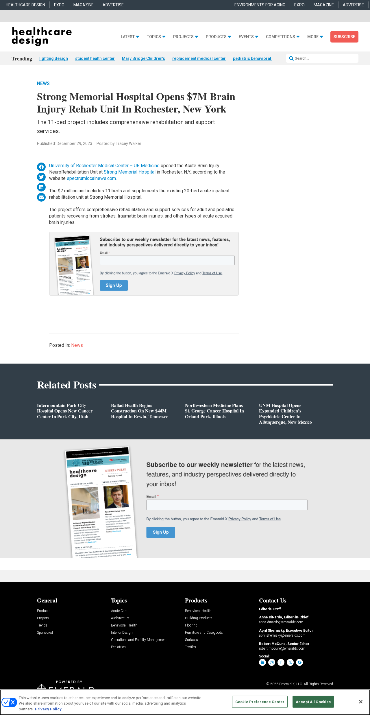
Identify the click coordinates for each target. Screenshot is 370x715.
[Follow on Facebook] (281, 662)
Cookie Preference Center (259, 701)
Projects (183, 37)
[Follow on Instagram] (271, 662)
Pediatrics (118, 647)
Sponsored (45, 633)
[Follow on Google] (299, 662)
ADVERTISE (113, 5)
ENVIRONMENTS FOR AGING (259, 5)
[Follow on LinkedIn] (262, 662)
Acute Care (119, 611)
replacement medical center (199, 58)
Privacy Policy (48, 709)
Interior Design (122, 633)
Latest (128, 37)
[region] (185, 702)
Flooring (191, 625)
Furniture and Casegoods (204, 633)
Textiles (190, 647)
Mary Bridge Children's (143, 58)
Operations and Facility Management (139, 640)
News (43, 83)
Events (246, 37)
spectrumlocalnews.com (91, 178)
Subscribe (344, 36)
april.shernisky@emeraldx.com (282, 635)
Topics (154, 37)
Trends (42, 625)
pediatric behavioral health (258, 58)
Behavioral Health (124, 625)
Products (216, 37)
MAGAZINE (83, 5)
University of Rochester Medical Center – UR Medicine (104, 165)
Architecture (120, 618)
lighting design (53, 58)
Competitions (280, 37)
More (313, 37)
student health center (95, 58)
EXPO (59, 5)
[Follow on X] (290, 662)
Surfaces (191, 640)
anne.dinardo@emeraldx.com (281, 622)
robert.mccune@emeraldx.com (282, 648)
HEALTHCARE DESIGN (25, 5)
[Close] (360, 701)
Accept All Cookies (313, 701)
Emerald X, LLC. (291, 684)
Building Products (198, 618)
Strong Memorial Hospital (130, 172)
